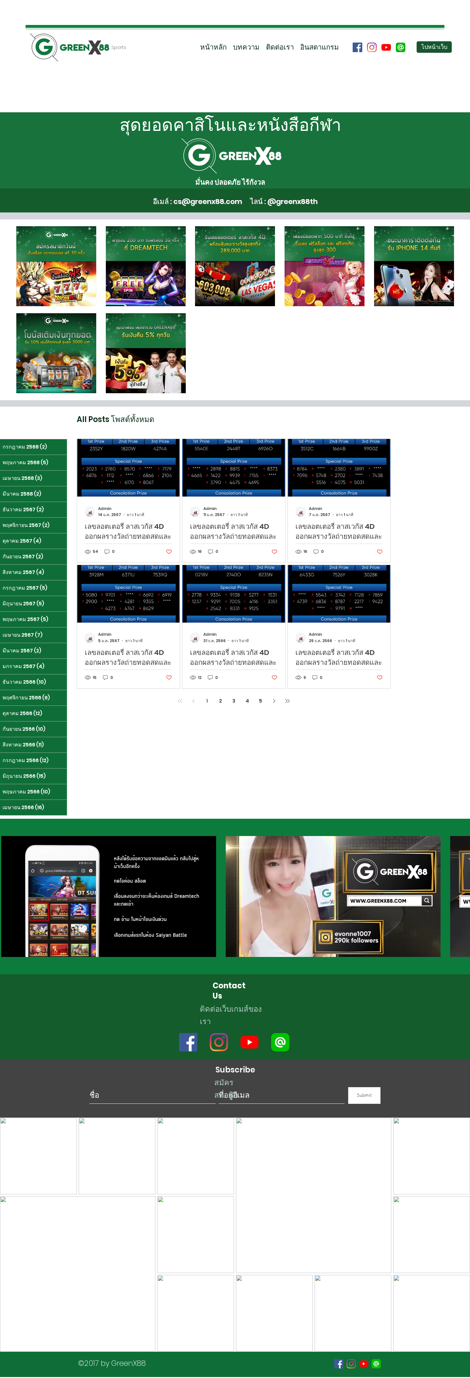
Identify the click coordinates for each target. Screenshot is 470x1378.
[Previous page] (193, 701)
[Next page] (274, 701)
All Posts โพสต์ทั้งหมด (115, 419)
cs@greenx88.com (207, 201)
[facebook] (357, 47)
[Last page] (287, 701)
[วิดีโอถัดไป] (461, 895)
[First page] (180, 701)
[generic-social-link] (400, 47)
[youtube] (386, 47)
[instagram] (372, 47)
